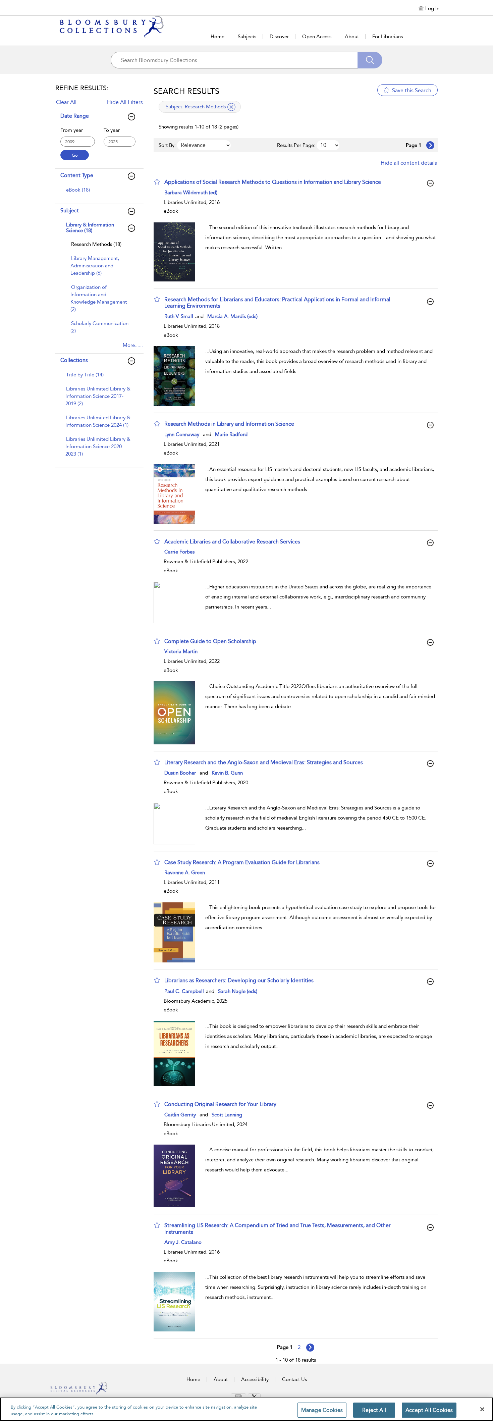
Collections (74, 360)
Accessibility (255, 1379)
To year (112, 130)
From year (71, 130)
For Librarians (387, 37)
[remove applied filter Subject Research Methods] (231, 107)
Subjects (247, 37)
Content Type (76, 175)
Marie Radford (231, 434)
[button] (157, 181)
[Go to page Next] (310, 1348)
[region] (246, 1409)
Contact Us (294, 1379)
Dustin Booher (180, 773)
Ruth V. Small (179, 316)
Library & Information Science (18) (90, 227)
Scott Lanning (227, 1115)
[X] (254, 1397)
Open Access (316, 37)
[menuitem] (98, 193)
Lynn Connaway (181, 434)
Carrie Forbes (179, 552)
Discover (279, 37)
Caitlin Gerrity (180, 1115)
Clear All (66, 102)
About (352, 37)
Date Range (74, 116)
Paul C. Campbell (184, 991)
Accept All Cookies (429, 1410)
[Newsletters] (238, 1396)
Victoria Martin (181, 651)
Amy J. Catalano (183, 1242)
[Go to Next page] (430, 145)
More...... (133, 345)
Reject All (374, 1410)
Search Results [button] (186, 91)
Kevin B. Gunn (227, 773)
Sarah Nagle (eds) (237, 991)
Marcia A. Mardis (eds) (232, 316)
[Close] (482, 1409)
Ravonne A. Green (184, 873)
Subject (69, 210)
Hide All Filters (125, 102)
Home (217, 37)
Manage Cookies (322, 1410)
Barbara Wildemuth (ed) (190, 193)
